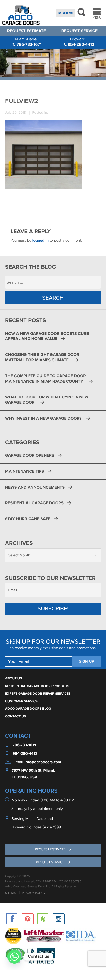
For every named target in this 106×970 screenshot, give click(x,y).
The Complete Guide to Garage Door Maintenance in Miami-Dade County (45, 378)
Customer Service (21, 701)
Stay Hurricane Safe (27, 519)
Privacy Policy (33, 893)
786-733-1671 (28, 42)
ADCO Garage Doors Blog (28, 709)
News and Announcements (35, 487)
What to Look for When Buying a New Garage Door (47, 399)
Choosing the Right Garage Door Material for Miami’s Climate (42, 357)
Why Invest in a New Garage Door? (43, 418)
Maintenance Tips (24, 471)
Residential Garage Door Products (37, 686)
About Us (13, 678)
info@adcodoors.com (43, 762)
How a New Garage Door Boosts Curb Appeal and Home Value (47, 336)
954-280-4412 (80, 42)
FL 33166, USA (24, 777)
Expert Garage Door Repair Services (38, 693)
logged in (40, 240)
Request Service (79, 30)
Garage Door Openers (29, 455)
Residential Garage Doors (34, 503)
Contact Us (15, 716)
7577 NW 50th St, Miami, (33, 770)
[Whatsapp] (14, 957)
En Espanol (65, 13)
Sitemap (11, 893)
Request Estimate (26, 30)
